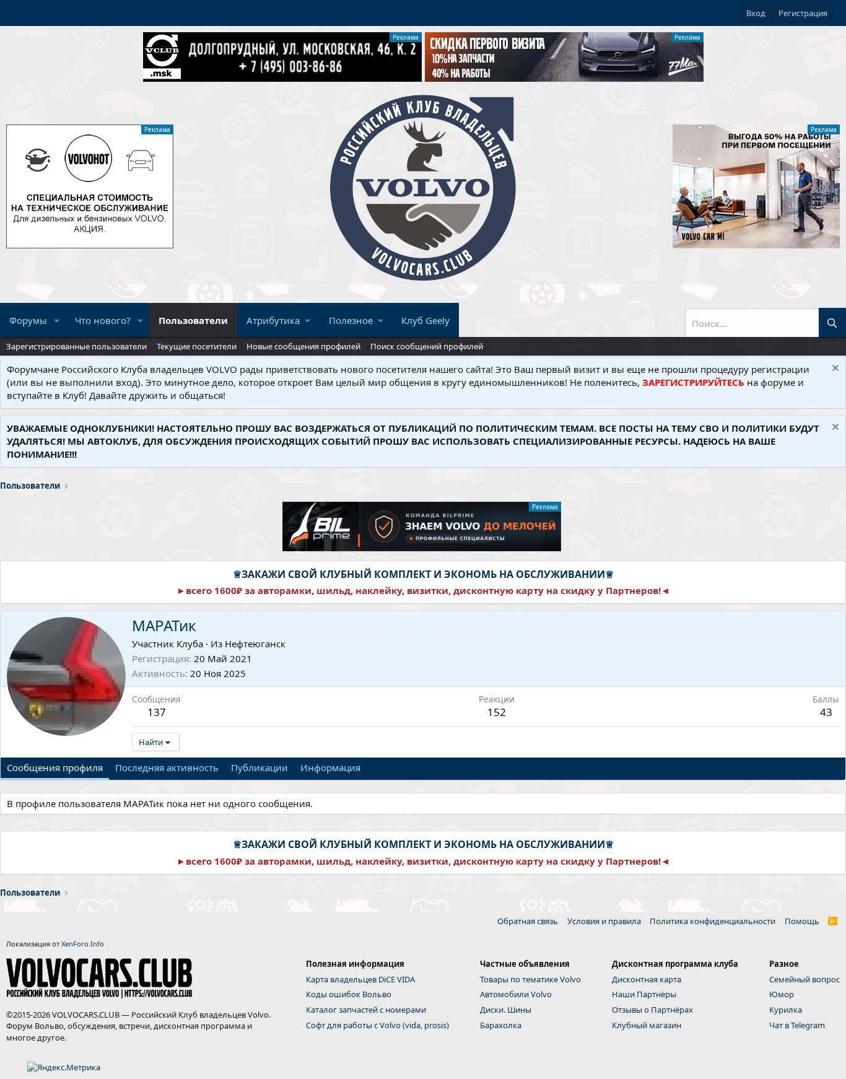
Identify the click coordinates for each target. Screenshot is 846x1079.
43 (826, 712)
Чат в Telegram (797, 1025)
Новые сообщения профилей (303, 346)
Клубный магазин (646, 1025)
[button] (57, 320)
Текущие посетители (197, 346)
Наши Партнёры (644, 994)
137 (156, 712)
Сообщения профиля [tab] (55, 767)
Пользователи (193, 320)
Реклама (406, 37)
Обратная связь (527, 921)
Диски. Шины (505, 1009)
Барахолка (500, 1025)
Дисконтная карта (646, 979)
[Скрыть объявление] (834, 369)
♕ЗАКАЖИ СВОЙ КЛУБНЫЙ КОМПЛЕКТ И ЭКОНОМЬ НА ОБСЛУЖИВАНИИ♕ (423, 574)
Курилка (785, 1009)
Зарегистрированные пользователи (76, 346)
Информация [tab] (330, 767)
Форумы (28, 320)
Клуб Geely (425, 320)
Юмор (781, 994)
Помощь (802, 921)
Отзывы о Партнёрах (652, 1009)
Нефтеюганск (255, 643)
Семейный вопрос (804, 979)
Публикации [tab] (259, 767)
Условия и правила (604, 921)
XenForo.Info (82, 943)
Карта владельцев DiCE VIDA (360, 979)
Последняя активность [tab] (167, 767)
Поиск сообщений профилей (426, 346)
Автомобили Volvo (516, 994)
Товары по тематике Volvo (530, 979)
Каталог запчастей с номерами (366, 1009)
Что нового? (103, 320)
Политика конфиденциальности (712, 921)
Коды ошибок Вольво (348, 994)
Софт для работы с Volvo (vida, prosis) (377, 1025)
